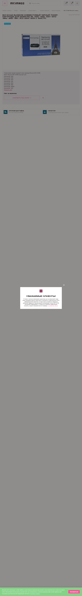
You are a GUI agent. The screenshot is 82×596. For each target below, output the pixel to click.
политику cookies (35, 593)
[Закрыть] (64, 285)
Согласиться (74, 592)
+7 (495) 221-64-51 (53, 305)
